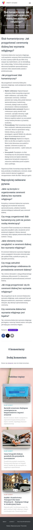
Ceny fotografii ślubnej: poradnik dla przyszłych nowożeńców (14, 456)
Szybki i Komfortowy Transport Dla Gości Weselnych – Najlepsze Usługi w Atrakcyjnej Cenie (16, 500)
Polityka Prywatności (23, 521)
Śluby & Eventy (13, 329)
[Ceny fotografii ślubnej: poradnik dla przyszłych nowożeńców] (16, 438)
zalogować (10, 363)
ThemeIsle (24, 526)
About (4, 521)
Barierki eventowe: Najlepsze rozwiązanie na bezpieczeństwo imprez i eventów (16, 411)
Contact (11, 521)
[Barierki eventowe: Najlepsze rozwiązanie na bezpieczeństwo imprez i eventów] (16, 393)
